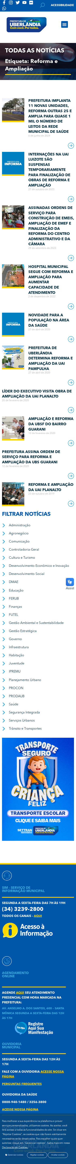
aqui (38, 916)
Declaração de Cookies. (15, 1147)
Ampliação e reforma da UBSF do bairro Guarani (50, 424)
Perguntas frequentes (22, 1084)
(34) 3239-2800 (22, 909)
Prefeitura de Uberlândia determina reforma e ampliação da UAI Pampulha (50, 358)
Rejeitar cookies (37, 1155)
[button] (64, 24)
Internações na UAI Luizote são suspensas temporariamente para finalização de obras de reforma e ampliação (49, 170)
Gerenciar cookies (15, 1155)
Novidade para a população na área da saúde (48, 320)
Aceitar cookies (57, 1155)
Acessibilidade (62, 5)
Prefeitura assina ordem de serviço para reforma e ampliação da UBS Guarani (31, 457)
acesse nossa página (20, 1109)
